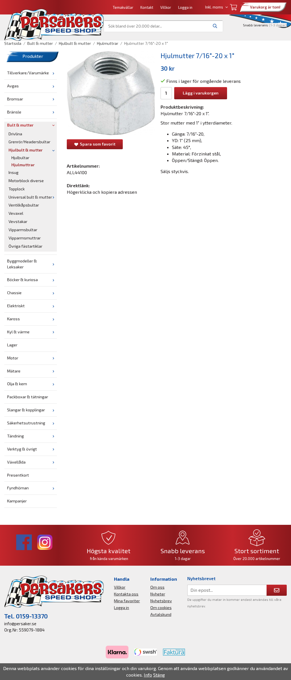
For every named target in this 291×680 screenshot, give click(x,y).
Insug (13, 172)
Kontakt (146, 7)
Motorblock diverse (26, 180)
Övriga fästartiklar (25, 246)
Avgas (13, 85)
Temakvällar (123, 7)
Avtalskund (160, 614)
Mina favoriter (127, 600)
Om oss (157, 587)
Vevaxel (16, 213)
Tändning (15, 435)
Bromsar (15, 98)
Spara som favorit (96, 144)
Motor (12, 357)
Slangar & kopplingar (26, 409)
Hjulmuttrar (23, 164)
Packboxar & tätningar (27, 396)
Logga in (185, 7)
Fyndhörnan (18, 487)
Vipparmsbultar (23, 229)
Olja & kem (17, 383)
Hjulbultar (20, 157)
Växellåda (16, 462)
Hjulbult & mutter (26, 150)
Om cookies (161, 607)
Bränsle (14, 112)
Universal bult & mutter (30, 197)
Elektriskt (16, 305)
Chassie (14, 292)
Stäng (159, 674)
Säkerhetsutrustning (26, 422)
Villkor (165, 7)
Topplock (17, 188)
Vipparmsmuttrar (25, 237)
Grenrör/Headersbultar (29, 141)
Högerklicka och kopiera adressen (102, 192)
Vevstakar (18, 221)
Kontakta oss (126, 593)
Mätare (13, 371)
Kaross (13, 318)
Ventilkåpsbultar (24, 205)
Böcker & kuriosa (22, 279)
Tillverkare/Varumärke (28, 72)
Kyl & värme (18, 331)
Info (148, 674)
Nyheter (157, 593)
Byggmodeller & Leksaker (22, 263)
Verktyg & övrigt (22, 449)
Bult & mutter (20, 125)
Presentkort (18, 475)
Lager (12, 344)
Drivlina (15, 133)
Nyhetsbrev (161, 600)
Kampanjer (17, 500)
